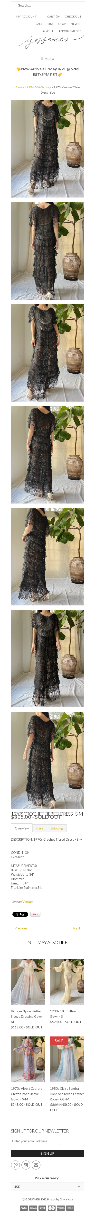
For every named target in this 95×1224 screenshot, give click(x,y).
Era (50, 23)
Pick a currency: (47, 1178)
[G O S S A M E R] (47, 40)
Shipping (57, 828)
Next (76, 928)
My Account (26, 16)
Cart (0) (53, 16)
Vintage (27, 902)
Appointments (70, 31)
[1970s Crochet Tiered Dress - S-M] (47, 149)
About (48, 31)
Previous (21, 928)
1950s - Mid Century (38, 87)
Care (39, 828)
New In (76, 23)
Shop (62, 23)
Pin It (35, 914)
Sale (39, 23)
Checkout (73, 16)
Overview (22, 828)
